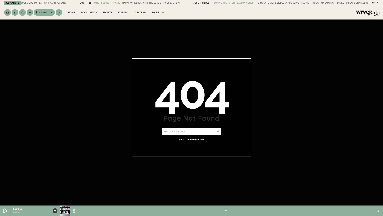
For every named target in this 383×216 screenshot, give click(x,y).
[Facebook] (377, 3)
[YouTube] (373, 3)
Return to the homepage (191, 139)
